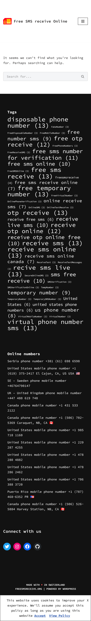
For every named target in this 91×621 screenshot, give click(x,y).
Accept (40, 616)
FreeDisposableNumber (22, 133)
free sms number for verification (45, 154)
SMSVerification (59, 282)
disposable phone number (37, 122)
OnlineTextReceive (60, 207)
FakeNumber (60, 126)
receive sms (52, 243)
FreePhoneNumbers (65, 145)
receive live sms (42, 221)
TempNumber (50, 287)
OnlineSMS (37, 207)
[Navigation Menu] (83, 21)
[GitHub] (37, 546)
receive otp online (41, 228)
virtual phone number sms (45, 325)
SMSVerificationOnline (23, 287)
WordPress (69, 588)
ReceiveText (46, 262)
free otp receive (45, 141)
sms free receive (41, 277)
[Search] (83, 76)
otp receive (37, 212)
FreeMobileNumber (52, 133)
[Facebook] (27, 546)
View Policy (59, 616)
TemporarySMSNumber (47, 299)
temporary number (39, 292)
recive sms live (38, 270)
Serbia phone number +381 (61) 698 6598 (43, 361)
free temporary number (39, 191)
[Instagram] (17, 546)
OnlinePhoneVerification (24, 201)
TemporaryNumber (19, 299)
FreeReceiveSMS (18, 152)
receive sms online (41, 252)
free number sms (43, 135)
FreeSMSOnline (18, 171)
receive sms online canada (40, 258)
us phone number (43, 313)
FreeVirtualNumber (64, 195)
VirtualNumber (60, 316)
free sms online (39, 163)
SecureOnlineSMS (37, 275)
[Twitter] (7, 546)
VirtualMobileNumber (32, 316)
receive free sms (30, 219)
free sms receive (34, 173)
